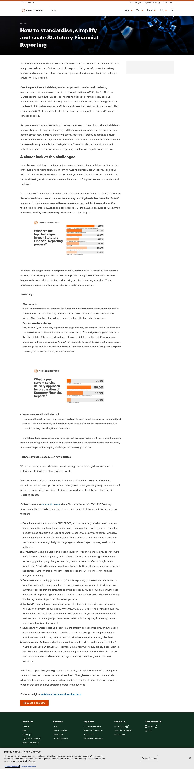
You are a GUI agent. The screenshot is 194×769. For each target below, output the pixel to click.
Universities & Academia (93, 738)
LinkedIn (151, 726)
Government (89, 734)
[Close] (190, 758)
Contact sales (119, 734)
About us (26, 726)
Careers (26, 734)
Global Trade (58, 734)
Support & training (121, 730)
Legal (55, 726)
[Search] (172, 10)
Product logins (120, 726)
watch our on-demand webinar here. (61, 694)
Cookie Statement (12, 766)
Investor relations (30, 743)
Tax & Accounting (60, 730)
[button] (128, 10)
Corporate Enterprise (92, 726)
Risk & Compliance (60, 738)
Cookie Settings (149, 758)
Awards (26, 730)
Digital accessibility (30, 738)
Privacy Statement (28, 766)
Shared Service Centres (93, 730)
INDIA (53, 10)
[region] (97, 758)
